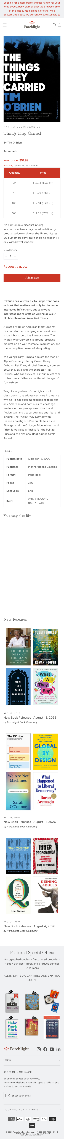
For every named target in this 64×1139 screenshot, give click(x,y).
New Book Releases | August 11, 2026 (30, 822)
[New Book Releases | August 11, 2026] (32, 772)
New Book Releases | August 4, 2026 (29, 926)
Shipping (8, 165)
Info (7, 1060)
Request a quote (16, 267)
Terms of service (41, 1133)
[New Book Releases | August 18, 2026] (32, 667)
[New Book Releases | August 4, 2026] (32, 876)
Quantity (10, 250)
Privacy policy (21, 1133)
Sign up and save (18, 1072)
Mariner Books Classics (22, 127)
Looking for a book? (21, 1109)
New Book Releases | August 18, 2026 (30, 717)
